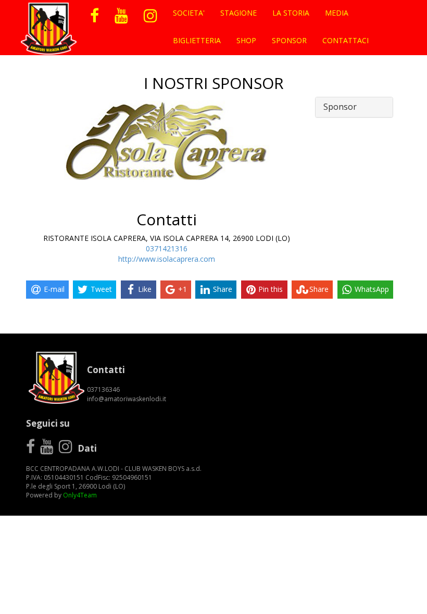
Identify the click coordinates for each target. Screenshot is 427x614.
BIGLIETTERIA (197, 40)
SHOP (246, 40)
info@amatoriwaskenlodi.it (126, 398)
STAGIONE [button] (238, 13)
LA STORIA (290, 13)
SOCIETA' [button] (189, 13)
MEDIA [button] (336, 13)
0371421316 (166, 248)
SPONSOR (289, 40)
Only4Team (80, 495)
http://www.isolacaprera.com (166, 259)
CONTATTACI (345, 40)
